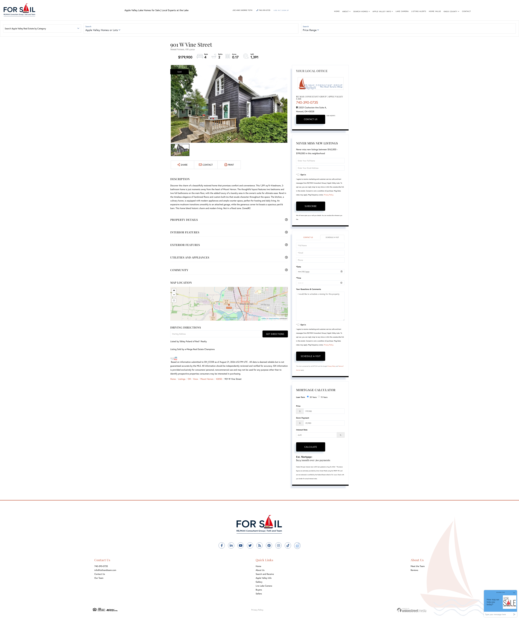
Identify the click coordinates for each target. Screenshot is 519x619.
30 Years (313, 397)
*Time (298, 278)
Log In (277, 10)
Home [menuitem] (337, 11)
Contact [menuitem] (466, 11)
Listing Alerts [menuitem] (418, 11)
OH (189, 379)
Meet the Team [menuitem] (418, 566)
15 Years (324, 397)
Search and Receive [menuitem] (265, 574)
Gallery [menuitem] (259, 581)
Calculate (310, 446)
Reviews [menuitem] (414, 570)
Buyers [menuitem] (259, 589)
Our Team (98, 578)
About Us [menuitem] (260, 570)
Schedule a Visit (332, 237)
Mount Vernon (206, 379)
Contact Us (310, 119)
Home (173, 379)
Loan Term (300, 397)
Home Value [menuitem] (435, 11)
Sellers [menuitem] (259, 593)
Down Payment (302, 417)
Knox (195, 379)
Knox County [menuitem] (451, 12)
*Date (298, 266)
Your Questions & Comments (308, 289)
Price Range (310, 30)
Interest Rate (301, 429)
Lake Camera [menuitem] (402, 11)
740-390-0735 (264, 10)
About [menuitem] (345, 12)
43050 (219, 379)
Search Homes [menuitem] (360, 12)
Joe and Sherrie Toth (242, 10)
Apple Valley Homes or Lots (101, 30)
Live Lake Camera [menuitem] (264, 585)
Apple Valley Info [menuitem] (382, 12)
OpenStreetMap (274, 319)
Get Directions (275, 334)
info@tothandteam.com (105, 570)
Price (298, 406)
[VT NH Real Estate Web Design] (411, 610)
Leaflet (263, 319)
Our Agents (331, 116)
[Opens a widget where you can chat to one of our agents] (500, 603)
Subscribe (311, 206)
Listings (181, 379)
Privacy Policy (328, 195)
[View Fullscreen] (174, 300)
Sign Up (285, 10)
